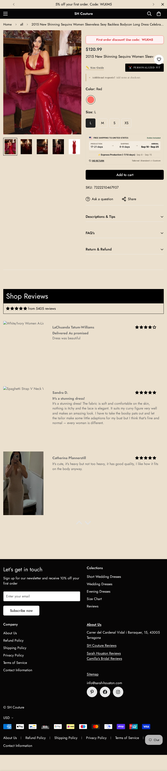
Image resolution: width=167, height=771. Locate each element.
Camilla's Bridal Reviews (104, 658)
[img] (16, 308)
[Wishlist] (159, 59)
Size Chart (94, 598)
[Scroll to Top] (159, 747)
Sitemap (93, 674)
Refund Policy (13, 640)
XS (127, 122)
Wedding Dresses (99, 584)
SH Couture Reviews (101, 645)
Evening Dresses (98, 591)
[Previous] (13, 4)
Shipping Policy (14, 647)
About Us (10, 633)
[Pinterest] (92, 692)
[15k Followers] (105, 692)
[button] (159, 14)
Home (7, 24)
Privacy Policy (13, 655)
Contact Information (17, 670)
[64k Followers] (118, 692)
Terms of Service (15, 662)
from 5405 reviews (42, 308)
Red (90, 99)
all (21, 24)
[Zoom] (72, 39)
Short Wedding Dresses (104, 576)
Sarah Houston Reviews (104, 653)
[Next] (153, 4)
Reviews (92, 606)
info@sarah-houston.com (104, 682)
